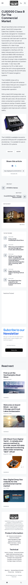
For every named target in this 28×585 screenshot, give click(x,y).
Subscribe (14, 350)
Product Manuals (19, 555)
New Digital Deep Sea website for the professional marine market (14, 283)
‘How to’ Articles (8, 552)
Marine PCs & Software (14, 541)
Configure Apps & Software (14, 561)
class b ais (10, 151)
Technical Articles (19, 552)
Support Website (9, 555)
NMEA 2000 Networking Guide (14, 554)
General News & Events (17, 570)
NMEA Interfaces (12, 542)
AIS (7, 536)
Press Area (11, 572)
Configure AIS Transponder (14, 557)
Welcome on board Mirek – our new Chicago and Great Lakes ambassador (16, 248)
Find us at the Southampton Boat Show (16, 239)
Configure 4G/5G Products (14, 559)
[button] (2, 3)
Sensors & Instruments (15, 536)
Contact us (18, 572)
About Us (7, 570)
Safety (19, 542)
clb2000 (18, 151)
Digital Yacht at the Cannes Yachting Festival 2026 (16, 272)
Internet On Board (14, 537)
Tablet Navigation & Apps (14, 539)
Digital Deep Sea (14, 544)
